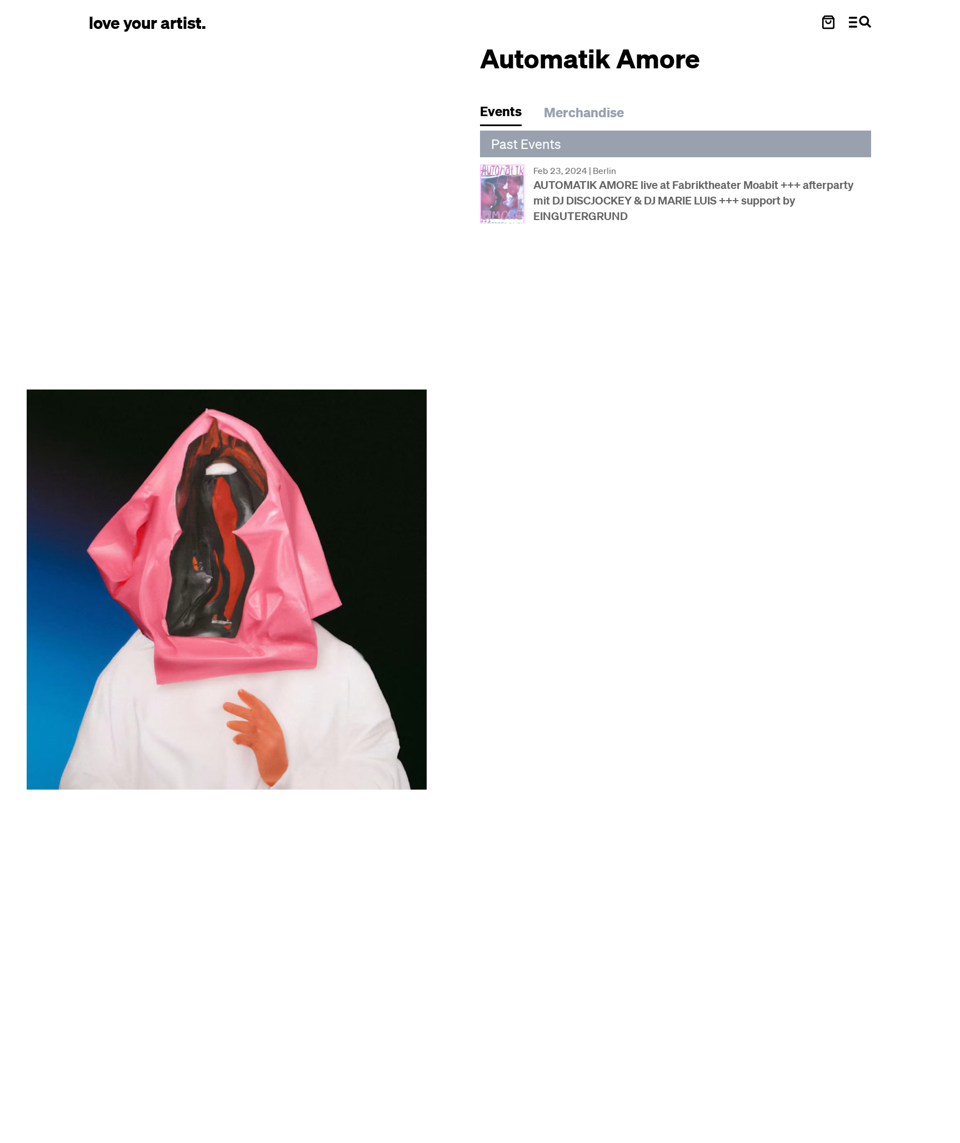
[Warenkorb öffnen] (828, 22)
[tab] (506, 114)
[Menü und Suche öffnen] (860, 22)
